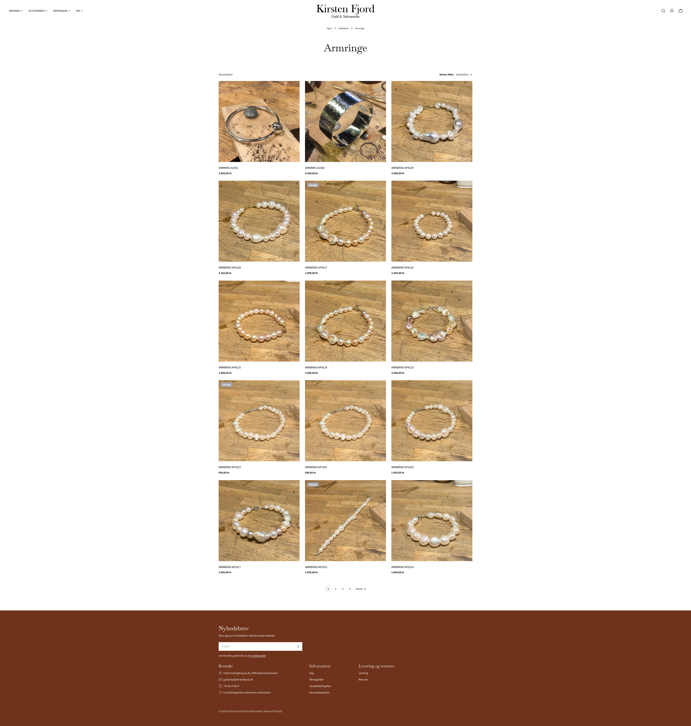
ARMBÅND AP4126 (402, 267)
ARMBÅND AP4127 (316, 267)
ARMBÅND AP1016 (402, 467)
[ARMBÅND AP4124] (345, 321)
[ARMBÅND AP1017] (259, 520)
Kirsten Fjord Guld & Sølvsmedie (244, 711)
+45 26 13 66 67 (231, 686)
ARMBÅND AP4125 (230, 367)
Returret (363, 679)
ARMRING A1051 (228, 168)
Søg (311, 673)
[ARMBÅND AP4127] (345, 221)
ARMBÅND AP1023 (230, 467)
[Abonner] (298, 646)
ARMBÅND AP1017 (230, 567)
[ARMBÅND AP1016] (431, 420)
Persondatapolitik (257, 655)
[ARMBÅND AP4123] (431, 321)
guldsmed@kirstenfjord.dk (238, 679)
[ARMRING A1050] (345, 121)
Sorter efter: (446, 74)
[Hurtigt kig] (294, 89)
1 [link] (328, 588)
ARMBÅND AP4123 (402, 367)
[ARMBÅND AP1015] (345, 520)
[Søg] (663, 10)
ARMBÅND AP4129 (402, 168)
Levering (363, 673)
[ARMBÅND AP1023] (259, 420)
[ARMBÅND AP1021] (345, 420)
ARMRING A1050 (314, 168)
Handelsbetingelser (320, 686)
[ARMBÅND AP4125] (259, 321)
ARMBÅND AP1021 (316, 467)
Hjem (329, 28)
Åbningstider (316, 679)
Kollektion (343, 28)
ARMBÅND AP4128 (230, 267)
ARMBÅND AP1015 (316, 567)
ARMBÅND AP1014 (402, 567)
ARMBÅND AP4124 (316, 367)
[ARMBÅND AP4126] (431, 221)
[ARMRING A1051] (259, 121)
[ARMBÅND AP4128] (259, 221)
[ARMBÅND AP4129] (431, 121)
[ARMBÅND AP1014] (431, 520)
